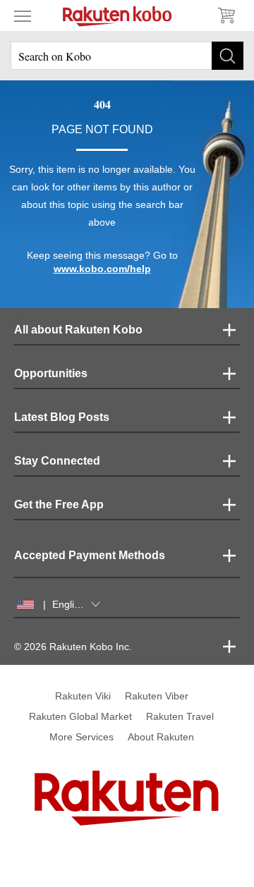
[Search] (227, 56)
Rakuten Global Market (80, 716)
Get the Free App (59, 504)
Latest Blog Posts (61, 417)
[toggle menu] (23, 15)
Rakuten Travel (180, 716)
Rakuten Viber (156, 696)
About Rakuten (161, 736)
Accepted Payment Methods (89, 555)
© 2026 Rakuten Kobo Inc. (73, 646)
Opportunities (50, 373)
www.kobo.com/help (102, 268)
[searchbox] (127, 56)
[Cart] (225, 15)
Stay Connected (57, 461)
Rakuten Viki (83, 696)
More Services (81, 736)
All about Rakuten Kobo (78, 330)
